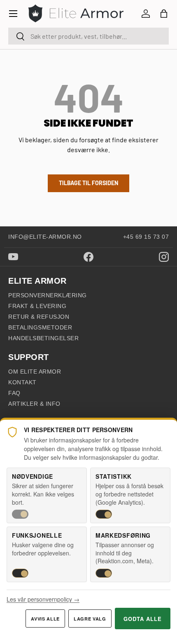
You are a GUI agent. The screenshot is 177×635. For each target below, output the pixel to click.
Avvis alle (45, 619)
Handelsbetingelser (43, 338)
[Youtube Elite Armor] (13, 256)
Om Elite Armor (34, 371)
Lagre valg (90, 619)
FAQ (14, 393)
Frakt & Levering (37, 306)
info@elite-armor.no (45, 237)
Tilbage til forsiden (88, 182)
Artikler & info (34, 403)
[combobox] (88, 36)
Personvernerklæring (47, 295)
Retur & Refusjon (38, 316)
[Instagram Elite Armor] (164, 257)
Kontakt (22, 382)
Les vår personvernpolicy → (43, 599)
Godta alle (142, 619)
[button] (164, 14)
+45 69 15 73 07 (146, 237)
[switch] (20, 514)
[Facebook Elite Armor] (88, 257)
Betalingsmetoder (40, 327)
